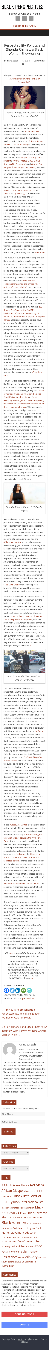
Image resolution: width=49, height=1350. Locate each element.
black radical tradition (32, 1217)
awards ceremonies (13, 190)
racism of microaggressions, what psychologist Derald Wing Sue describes (24, 393)
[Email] (23, 990)
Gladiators (20, 854)
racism (24, 1251)
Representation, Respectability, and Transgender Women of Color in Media (20, 1013)
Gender (6, 1237)
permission (28, 998)
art (35, 1191)
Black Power (20, 1213)
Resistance (9, 1257)
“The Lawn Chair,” (12, 584)
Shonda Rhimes (32, 131)
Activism (37, 1185)
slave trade (42, 1258)
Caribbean (18, 1228)
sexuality (22, 1257)
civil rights (29, 1228)
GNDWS (24, 1342)
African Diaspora (13, 1190)
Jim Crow (21, 1237)
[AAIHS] (24, 4)
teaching (12, 1261)
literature (29, 1237)
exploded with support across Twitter (21, 883)
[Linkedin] (17, 990)
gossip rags (20, 193)
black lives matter (10, 1207)
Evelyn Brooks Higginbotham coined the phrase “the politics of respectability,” (21, 283)
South (4, 1261)
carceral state (6, 1228)
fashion (7, 193)
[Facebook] (6, 990)
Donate (24, 1325)
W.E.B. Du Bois (22, 1261)
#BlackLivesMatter (12, 542)
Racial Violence (10, 1251)
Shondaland (39, 252)
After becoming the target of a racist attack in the (23, 837)
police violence (19, 1246)
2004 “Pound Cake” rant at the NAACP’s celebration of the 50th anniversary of (24, 313)
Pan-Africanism (25, 1241)
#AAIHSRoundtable (15, 1185)
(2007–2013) (26, 160)
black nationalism (27, 1207)
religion (34, 1251)
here (12, 953)
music (14, 1241)
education (31, 1232)
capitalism (36, 1223)
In (39, 731)
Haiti (14, 1237)
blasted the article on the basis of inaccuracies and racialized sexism (22, 857)
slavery (32, 1256)
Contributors (24, 1314)
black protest (37, 1213)
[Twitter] (12, 990)
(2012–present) (15, 164)
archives (29, 1191)
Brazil (29, 1223)
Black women (13, 1222)
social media (29, 190)
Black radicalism (11, 1217)
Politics (31, 1246)
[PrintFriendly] (29, 990)
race (38, 1245)
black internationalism (28, 1202)
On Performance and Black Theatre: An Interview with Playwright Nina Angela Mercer (24, 1030)
